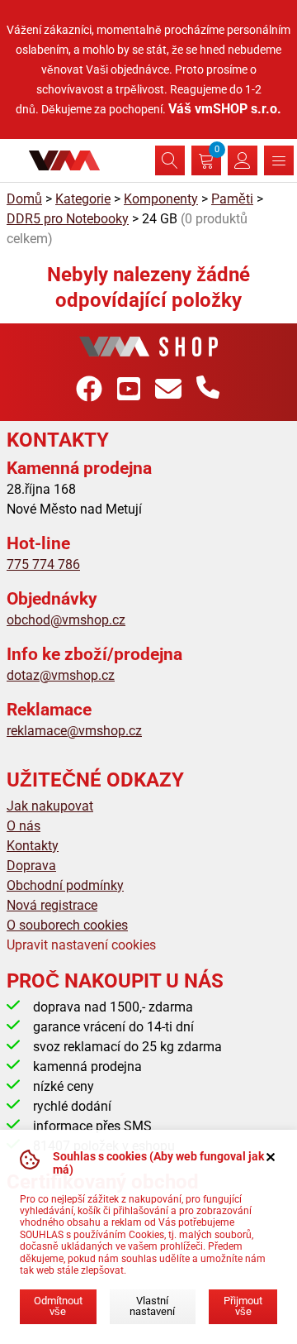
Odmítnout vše (58, 1306)
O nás (23, 826)
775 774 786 (43, 564)
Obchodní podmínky (65, 885)
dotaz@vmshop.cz (61, 675)
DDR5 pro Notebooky (68, 219)
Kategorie (83, 199)
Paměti (232, 199)
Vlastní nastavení (152, 1306)
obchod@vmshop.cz (66, 620)
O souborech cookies (67, 925)
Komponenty (161, 199)
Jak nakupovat (50, 806)
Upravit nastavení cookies (81, 945)
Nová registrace (52, 905)
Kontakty (33, 846)
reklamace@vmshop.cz (74, 731)
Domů (24, 199)
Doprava (31, 865)
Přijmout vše (243, 1306)
